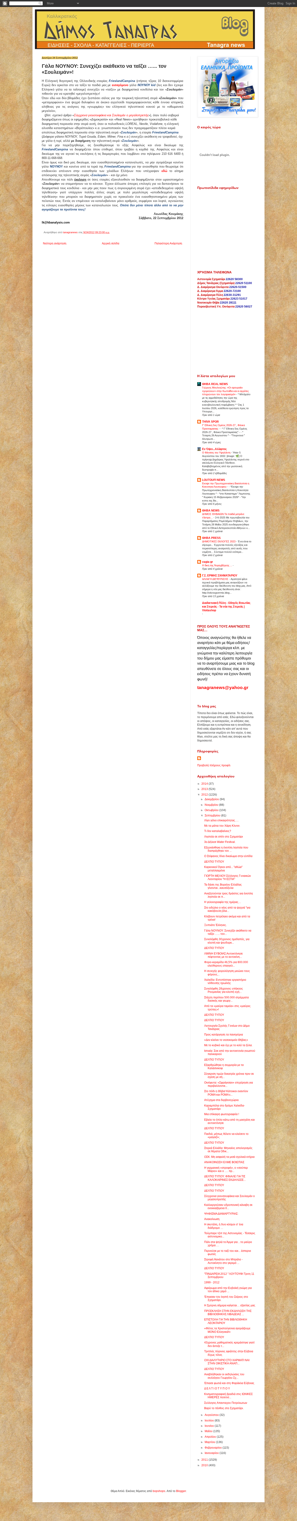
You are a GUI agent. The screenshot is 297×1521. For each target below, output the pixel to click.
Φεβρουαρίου (214, 1447)
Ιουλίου (210, 1420)
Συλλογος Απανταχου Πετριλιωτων (225, 1402)
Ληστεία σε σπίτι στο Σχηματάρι (223, 836)
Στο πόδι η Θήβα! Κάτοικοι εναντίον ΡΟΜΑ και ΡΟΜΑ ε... (226, 1093)
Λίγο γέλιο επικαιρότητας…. (221, 820)
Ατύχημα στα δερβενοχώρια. (221, 1100)
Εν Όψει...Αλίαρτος (214, 449)
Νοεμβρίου (212, 804)
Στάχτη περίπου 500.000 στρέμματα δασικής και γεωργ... (226, 999)
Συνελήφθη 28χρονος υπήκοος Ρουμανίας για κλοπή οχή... (223, 990)
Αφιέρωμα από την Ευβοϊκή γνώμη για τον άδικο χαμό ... (228, 1289)
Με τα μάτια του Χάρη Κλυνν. (222, 825)
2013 (205, 789)
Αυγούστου (212, 1415)
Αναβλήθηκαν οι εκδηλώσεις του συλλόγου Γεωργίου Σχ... (224, 1376)
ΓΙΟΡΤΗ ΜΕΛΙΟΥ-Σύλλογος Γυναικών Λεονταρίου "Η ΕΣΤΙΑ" (227, 877)
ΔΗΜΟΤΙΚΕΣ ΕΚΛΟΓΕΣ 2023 (219, 541)
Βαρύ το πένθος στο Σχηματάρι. (224, 1408)
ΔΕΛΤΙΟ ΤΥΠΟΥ (214, 861)
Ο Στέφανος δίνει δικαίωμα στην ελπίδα (228, 856)
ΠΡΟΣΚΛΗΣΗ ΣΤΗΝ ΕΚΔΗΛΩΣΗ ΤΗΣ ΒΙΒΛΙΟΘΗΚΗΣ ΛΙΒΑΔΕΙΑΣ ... (228, 1312)
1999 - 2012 (212, 1282)
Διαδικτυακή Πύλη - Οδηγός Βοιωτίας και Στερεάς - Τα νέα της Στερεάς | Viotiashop (226, 606)
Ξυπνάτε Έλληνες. (215, 925)
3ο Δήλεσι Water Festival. (220, 842)
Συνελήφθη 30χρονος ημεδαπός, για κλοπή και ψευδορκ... (226, 941)
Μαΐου (209, 1431)
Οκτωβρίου (212, 810)
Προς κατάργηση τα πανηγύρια (223, 1034)
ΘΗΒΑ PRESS (211, 538)
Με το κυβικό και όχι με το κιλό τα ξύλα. (228, 1045)
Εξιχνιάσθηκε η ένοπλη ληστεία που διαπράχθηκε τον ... (226, 849)
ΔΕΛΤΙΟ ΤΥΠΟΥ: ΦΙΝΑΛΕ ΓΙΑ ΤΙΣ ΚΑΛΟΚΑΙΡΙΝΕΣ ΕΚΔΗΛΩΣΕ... (225, 1178)
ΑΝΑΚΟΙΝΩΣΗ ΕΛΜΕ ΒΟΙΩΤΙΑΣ (224, 1162)
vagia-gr (207, 561)
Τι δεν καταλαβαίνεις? (217, 831)
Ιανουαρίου (212, 1453)
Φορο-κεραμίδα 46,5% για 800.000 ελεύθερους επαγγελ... (226, 964)
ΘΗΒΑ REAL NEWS (215, 384)
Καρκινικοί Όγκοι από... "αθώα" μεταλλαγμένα (223, 868)
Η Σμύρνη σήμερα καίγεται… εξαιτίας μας (229, 1305)
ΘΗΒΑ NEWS (211, 510)
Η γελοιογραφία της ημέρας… (222, 902)
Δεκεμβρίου (212, 799)
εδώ (164, 171)
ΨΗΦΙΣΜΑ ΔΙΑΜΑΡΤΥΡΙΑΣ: (221, 1213)
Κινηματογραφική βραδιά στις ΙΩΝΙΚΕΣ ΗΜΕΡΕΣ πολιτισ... (228, 1395)
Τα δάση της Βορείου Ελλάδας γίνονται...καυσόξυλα (223, 886)
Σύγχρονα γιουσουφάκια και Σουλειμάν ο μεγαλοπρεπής (111, 115)
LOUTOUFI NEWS (213, 480)
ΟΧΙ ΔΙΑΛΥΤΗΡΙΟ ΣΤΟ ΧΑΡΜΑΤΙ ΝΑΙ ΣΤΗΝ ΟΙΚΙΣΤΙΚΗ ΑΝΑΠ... (226, 1362)
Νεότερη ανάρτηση (54, 243)
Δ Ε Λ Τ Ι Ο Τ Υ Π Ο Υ (217, 1388)
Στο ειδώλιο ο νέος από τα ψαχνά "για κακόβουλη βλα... (227, 909)
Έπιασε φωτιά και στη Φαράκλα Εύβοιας (229, 1383)
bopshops (159, 1491)
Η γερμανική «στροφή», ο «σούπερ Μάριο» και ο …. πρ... (226, 1169)
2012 (205, 794)
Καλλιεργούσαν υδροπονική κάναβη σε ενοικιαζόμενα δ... (228, 1206)
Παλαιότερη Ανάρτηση (168, 243)
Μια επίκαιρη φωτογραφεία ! (221, 1114)
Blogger (181, 1491)
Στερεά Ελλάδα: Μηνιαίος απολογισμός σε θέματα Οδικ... (228, 1149)
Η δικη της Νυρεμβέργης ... (217, 565)
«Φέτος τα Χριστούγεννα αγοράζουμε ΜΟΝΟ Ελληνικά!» (227, 1330)
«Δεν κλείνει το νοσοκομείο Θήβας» (226, 1040)
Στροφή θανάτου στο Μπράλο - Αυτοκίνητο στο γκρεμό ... (223, 1261)
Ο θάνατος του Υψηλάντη (216, 452)
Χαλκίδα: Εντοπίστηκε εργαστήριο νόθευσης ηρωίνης (225, 981)
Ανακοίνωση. (212, 1219)
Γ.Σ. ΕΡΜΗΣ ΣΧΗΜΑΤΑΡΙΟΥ (219, 575)
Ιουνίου (210, 1425)
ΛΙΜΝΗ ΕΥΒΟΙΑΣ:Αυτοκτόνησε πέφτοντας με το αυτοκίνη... (223, 955)
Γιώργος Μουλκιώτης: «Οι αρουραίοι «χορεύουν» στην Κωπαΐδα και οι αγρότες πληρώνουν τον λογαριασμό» (225, 391)
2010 (205, 1465)
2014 (205, 783)
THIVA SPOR (210, 421)
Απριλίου (211, 1436)
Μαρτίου (210, 1442)
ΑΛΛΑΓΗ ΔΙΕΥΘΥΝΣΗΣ (215, 579)
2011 (205, 1459)
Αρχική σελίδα (110, 243)
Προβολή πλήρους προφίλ (213, 765)
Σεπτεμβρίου (213, 815)
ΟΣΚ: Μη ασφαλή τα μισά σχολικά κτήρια (229, 1157)
